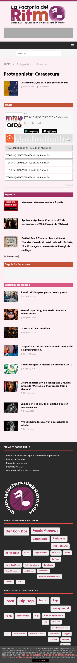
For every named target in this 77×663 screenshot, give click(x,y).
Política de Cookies (15, 459)
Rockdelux (59, 539)
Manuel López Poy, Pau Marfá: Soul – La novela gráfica (43, 312)
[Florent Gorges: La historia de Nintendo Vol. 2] (11, 368)
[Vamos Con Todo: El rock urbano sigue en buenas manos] (11, 407)
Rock (10, 601)
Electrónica (23, 616)
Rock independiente (53, 615)
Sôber (67, 552)
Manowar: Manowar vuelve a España (42, 202)
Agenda (10, 194)
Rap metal (53, 639)
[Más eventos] (11, 256)
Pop (36, 616)
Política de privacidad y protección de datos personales (33, 456)
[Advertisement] (40, 32)
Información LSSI (14, 467)
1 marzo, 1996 (28, 86)
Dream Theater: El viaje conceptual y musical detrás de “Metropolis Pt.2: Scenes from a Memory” (46, 386)
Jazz (45, 622)
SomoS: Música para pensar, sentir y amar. (44, 292)
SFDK (26, 553)
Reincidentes (43, 571)
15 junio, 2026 (29, 393)
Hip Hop (26, 601)
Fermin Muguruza (45, 530)
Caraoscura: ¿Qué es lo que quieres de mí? (44, 83)
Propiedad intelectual (16, 463)
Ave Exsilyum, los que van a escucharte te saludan (44, 423)
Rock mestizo (19, 634)
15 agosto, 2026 (29, 332)
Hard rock (65, 645)
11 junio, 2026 (28, 411)
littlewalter (44, 86)
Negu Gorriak (41, 553)
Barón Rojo (40, 539)
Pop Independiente (60, 628)
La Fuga (55, 559)
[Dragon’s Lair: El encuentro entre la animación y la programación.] (11, 350)
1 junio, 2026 (28, 429)
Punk (9, 616)
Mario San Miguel (13, 565)
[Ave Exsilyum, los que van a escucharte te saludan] (11, 426)
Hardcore (56, 621)
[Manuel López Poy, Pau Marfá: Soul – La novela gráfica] (11, 314)
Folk (7, 634)
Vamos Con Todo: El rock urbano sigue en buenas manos (44, 405)
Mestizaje (65, 639)
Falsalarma (48, 565)
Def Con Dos (16, 531)
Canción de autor (37, 634)
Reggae (67, 633)
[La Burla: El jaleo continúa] (11, 332)
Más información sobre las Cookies (23, 470)
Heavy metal (60, 608)
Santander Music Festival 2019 (49, 576)
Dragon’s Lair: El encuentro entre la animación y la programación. (47, 348)
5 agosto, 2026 (29, 368)
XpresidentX (12, 553)
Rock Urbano (54, 633)
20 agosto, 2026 (29, 296)
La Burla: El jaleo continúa (35, 329)
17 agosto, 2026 (29, 317)
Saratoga (20, 582)
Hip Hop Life (60, 546)
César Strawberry (12, 571)
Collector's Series (32, 565)
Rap (55, 600)
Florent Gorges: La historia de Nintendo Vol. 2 (46, 365)
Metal (43, 600)
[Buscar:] (38, 54)
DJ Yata (56, 552)
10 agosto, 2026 (29, 354)
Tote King (9, 582)
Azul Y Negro (29, 571)
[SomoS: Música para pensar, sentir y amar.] (11, 296)
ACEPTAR (40, 661)
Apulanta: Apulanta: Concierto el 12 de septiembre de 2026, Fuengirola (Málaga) (44, 222)
